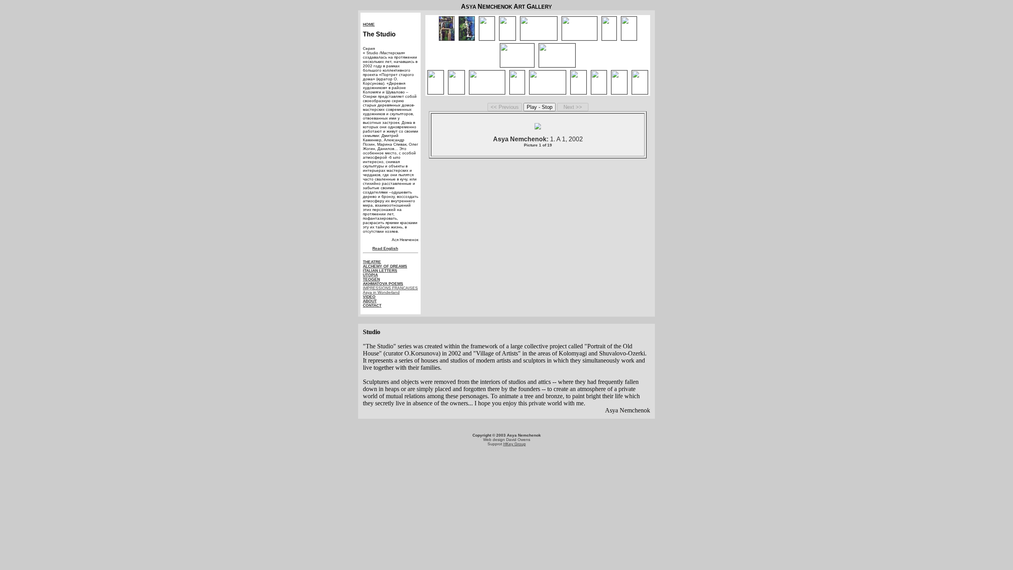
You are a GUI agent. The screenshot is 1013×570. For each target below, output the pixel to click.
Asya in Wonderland (381, 292)
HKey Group (514, 444)
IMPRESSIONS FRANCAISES (390, 288)
